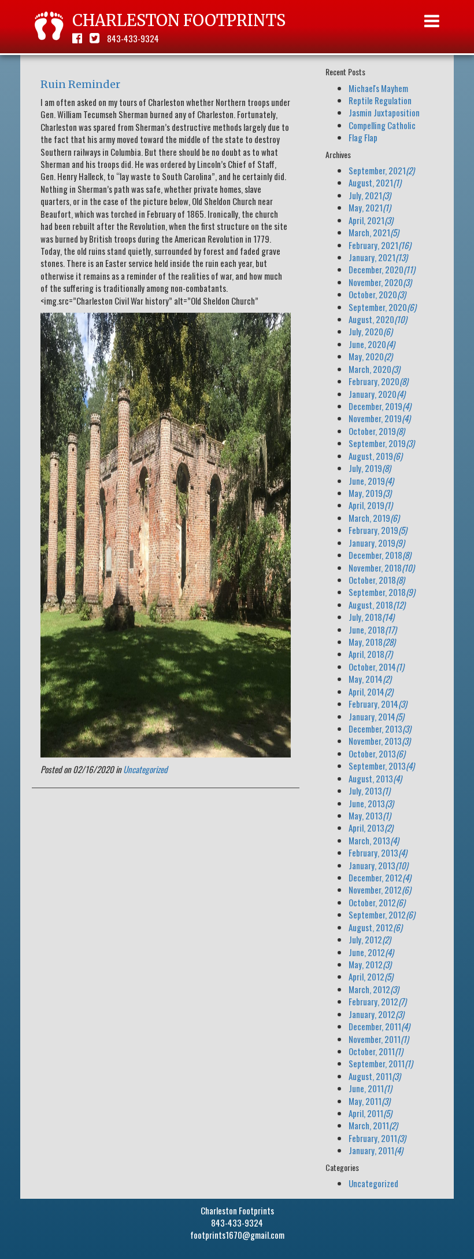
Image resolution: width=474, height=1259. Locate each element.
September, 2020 (382, 307)
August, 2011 (375, 1076)
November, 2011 (379, 1039)
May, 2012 (370, 964)
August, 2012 (375, 927)
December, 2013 (380, 728)
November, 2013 (379, 740)
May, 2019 (370, 492)
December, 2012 (380, 877)
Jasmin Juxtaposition (384, 112)
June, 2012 (371, 952)
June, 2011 (370, 1088)
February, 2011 (377, 1138)
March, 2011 (373, 1125)
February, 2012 (377, 1001)
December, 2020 (382, 269)
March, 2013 (374, 840)
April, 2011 (370, 1113)
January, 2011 (376, 1150)
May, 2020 (370, 356)
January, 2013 (378, 865)
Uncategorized (145, 769)
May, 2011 (369, 1101)
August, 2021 (375, 182)
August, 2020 (378, 319)
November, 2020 (380, 282)
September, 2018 (382, 591)
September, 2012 (382, 914)
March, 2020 (374, 369)
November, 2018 (381, 567)
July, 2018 (371, 616)
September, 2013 (381, 765)
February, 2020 (378, 381)
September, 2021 (381, 170)
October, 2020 (377, 294)
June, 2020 (372, 344)
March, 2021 (374, 232)
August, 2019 (375, 455)
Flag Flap (363, 137)
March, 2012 (374, 989)
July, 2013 (369, 790)
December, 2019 (380, 406)
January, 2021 (378, 257)
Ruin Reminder (80, 84)
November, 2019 (379, 418)
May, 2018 (372, 641)
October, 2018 (377, 579)
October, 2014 (376, 666)
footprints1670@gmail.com (237, 1234)
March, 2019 (374, 517)
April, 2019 (370, 505)
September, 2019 (381, 443)
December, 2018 (380, 554)
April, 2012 (371, 976)
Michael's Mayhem (378, 88)
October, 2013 (377, 753)
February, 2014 (378, 703)
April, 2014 (371, 691)
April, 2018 (370, 653)
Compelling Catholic (382, 125)
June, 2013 (371, 803)
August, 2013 (375, 778)
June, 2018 (373, 629)
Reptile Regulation (380, 100)
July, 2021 (370, 195)
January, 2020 (377, 393)
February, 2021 (380, 245)
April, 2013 (371, 827)
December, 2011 (379, 1026)
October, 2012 (377, 902)
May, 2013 (370, 815)
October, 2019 (377, 430)
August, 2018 (377, 604)
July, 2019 (370, 468)
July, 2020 (370, 331)
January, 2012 (376, 1014)
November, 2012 (380, 889)
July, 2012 (370, 939)
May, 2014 (370, 678)
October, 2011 (376, 1051)
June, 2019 (371, 480)
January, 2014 (376, 716)
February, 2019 (378, 530)
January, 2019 (377, 542)
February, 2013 (378, 852)
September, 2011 (381, 1063)
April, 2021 (371, 220)
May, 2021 (370, 207)
